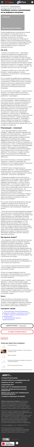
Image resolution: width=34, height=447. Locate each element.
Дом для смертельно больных (15, 365)
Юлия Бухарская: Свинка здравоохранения (11, 318)
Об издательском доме (9, 378)
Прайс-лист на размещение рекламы (14, 387)
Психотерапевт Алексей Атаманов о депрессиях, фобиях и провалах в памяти (16, 312)
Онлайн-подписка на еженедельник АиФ (15, 380)
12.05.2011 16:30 (5, 6)
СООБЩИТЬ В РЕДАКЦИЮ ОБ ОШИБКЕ (13, 396)
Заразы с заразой (12, 355)
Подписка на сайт (7, 382)
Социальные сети (7, 384)
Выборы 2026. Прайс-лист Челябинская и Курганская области (15, 393)
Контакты (18, 382)
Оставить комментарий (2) (17, 332)
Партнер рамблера (15, 439)
